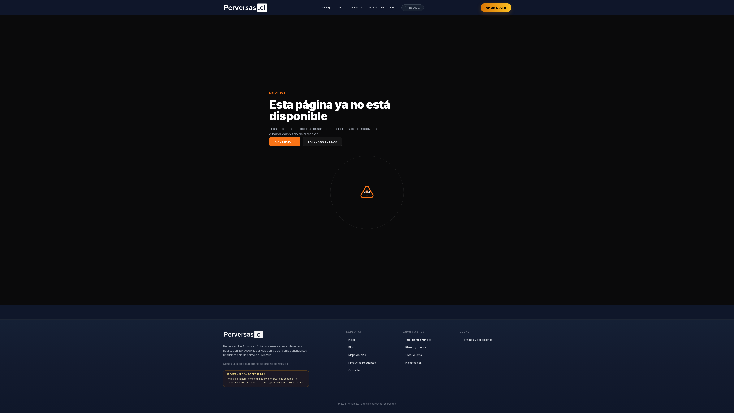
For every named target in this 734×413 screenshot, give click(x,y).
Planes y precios (415, 347)
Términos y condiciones (477, 339)
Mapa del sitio (357, 355)
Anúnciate (496, 8)
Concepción (356, 7)
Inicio (351, 339)
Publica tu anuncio (418, 339)
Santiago (326, 7)
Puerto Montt (376, 7)
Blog (392, 7)
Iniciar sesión (413, 362)
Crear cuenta (413, 355)
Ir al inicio (282, 141)
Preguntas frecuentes (362, 362)
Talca (340, 7)
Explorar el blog (322, 141)
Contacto (354, 370)
